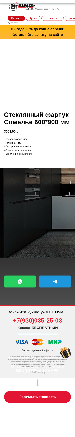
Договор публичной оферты (37, 350)
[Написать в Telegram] (55, 281)
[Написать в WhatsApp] (20, 281)
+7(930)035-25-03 (37, 320)
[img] (65, 352)
